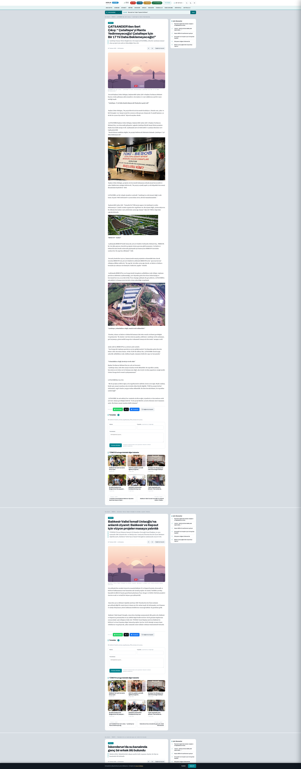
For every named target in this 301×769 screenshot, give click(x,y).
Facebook (135, 409)
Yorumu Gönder (115, 445)
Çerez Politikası (139, 766)
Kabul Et (192, 766)
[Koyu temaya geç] (190, 3)
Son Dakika (167, 2)
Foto (134, 2)
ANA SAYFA (109, 7)
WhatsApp (119, 409)
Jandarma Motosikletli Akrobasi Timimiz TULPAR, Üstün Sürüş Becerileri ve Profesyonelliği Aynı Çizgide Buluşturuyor (156, 12)
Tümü (193, 12)
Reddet (183, 766)
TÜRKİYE (113, 16)
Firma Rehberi (157, 2)
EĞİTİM (130, 7)
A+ (152, 48)
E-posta (145, 424)
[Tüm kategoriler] (194, 3)
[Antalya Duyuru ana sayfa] (112, 3)
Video (140, 2)
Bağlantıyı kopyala (159, 48)
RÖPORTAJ (178, 7)
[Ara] (186, 3)
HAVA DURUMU (169, 7)
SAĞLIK (144, 7)
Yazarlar (148, 2)
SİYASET (123, 7)
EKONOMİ (137, 7)
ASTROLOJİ (186, 7)
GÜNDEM (116, 7)
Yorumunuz (112, 431)
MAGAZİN (151, 7)
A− (148, 48)
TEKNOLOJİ (159, 7)
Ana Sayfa (107, 16)
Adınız (111, 424)
